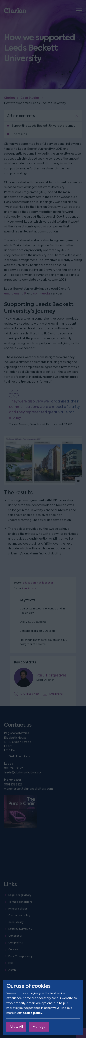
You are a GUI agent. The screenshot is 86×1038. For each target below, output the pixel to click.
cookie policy (32, 1013)
